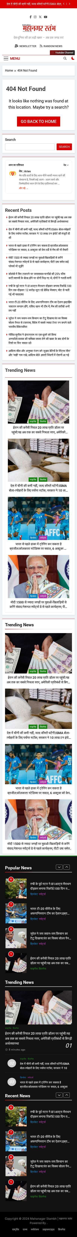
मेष (65, 165)
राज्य (25, 1229)
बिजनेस (43, 421)
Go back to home (38, 121)
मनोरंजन (35, 1229)
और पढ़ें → (23, 188)
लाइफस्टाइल (48, 1229)
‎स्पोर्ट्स (43, 538)
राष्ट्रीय (15, 1229)
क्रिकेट (33, 538)
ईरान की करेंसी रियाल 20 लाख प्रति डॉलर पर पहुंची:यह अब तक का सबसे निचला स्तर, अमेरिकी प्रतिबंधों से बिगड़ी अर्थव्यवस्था (38, 432)
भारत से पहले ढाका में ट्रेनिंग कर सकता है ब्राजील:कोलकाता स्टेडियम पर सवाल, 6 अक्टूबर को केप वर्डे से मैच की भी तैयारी (34, 4)
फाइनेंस (33, 421)
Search (10, 140)
